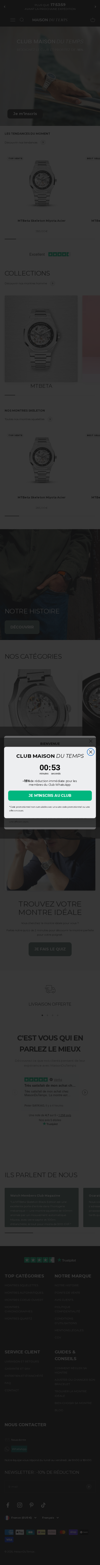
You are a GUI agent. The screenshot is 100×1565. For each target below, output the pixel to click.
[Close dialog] (90, 752)
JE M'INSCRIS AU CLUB (50, 795)
